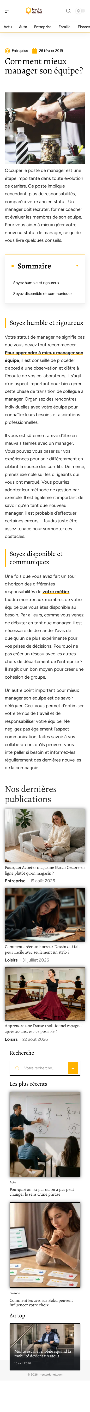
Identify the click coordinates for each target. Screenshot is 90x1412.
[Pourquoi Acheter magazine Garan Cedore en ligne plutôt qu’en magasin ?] (45, 835)
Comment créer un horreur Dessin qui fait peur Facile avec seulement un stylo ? (42, 949)
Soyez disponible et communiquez (42, 293)
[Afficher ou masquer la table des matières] (65, 266)
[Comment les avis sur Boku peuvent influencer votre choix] (45, 1245)
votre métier (55, 591)
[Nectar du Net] (34, 11)
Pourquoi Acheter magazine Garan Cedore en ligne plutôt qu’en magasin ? (45, 870)
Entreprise (15, 880)
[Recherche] (68, 11)
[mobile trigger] (9, 11)
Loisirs (11, 960)
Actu (13, 1182)
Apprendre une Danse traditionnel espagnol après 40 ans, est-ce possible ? (44, 1028)
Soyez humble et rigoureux (36, 282)
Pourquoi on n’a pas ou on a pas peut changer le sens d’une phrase (42, 1192)
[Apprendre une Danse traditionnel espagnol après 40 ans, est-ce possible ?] (45, 993)
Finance (15, 1293)
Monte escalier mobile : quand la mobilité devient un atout (42, 1353)
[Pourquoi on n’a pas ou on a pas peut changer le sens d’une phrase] (45, 1134)
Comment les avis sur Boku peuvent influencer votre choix (41, 1302)
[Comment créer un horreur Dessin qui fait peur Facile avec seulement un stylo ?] (45, 914)
